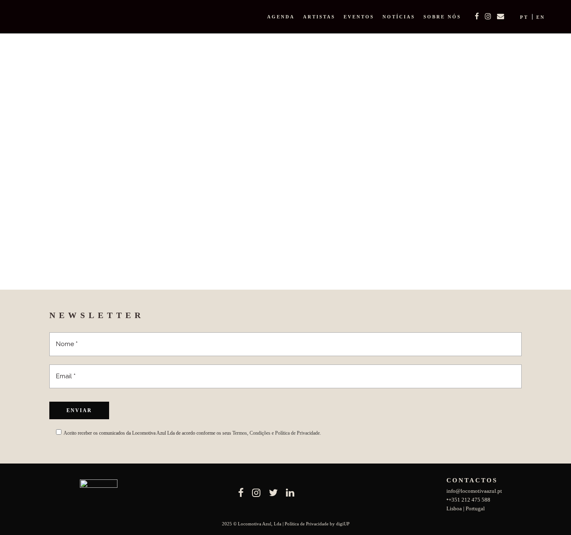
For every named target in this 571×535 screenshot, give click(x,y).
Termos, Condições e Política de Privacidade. (276, 433)
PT (524, 17)
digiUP (342, 523)
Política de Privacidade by (310, 523)
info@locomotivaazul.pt (474, 491)
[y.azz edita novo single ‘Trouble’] (127, 148)
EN (540, 17)
